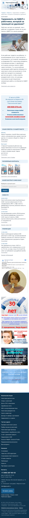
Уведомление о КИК (6, 437)
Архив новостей (6, 225)
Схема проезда (5, 494)
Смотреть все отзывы (8, 157)
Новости (9, 12)
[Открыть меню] (25, 7)
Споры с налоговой (6, 401)
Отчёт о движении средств (8, 434)
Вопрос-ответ (14, 494)
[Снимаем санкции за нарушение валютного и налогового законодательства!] (14, 376)
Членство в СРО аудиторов (8, 453)
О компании (4, 451)
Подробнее (4, 141)
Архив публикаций (7, 255)
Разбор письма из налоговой (9, 427)
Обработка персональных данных (9, 508)
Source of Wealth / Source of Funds (10, 439)
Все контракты (5, 444)
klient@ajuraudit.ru (6, 486)
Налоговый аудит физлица (8, 429)
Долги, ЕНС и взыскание (8, 403)
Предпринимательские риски (9, 442)
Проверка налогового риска (9, 424)
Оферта (21, 508)
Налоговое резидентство (8, 410)
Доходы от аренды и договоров (10, 415)
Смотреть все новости (8, 86)
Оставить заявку (8, 491)
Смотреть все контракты (9, 176)
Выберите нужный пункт (8, 183)
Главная (3, 12)
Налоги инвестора (6, 413)
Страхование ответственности (9, 456)
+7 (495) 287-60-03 (8, 473)
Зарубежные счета (6, 405)
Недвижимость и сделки (8, 418)
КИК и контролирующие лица (9, 408)
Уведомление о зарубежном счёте (10, 432)
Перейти (5, 190)
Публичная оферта (6, 496)
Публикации (4, 461)
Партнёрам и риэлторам (8, 466)
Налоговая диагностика (7, 398)
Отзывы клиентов (6, 458)
